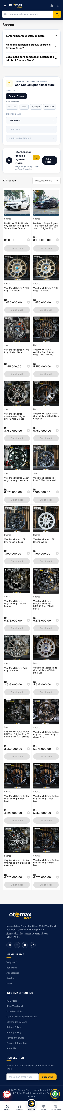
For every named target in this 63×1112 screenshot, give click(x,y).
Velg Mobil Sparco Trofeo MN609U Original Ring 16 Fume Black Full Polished (17, 734)
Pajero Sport (36, 107)
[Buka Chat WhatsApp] (55, 1094)
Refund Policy (13, 1027)
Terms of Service (15, 1037)
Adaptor (36, 933)
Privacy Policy (13, 1032)
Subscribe (47, 1077)
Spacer (45, 933)
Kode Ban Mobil (14, 1011)
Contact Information (16, 1043)
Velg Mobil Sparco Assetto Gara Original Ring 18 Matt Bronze (14, 416)
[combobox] (27, 14)
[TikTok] (33, 945)
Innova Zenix (12, 107)
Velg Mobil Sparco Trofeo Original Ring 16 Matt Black (17, 798)
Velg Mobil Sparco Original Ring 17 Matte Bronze (15, 603)
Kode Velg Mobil (14, 1006)
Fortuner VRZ (49, 107)
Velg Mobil (11, 962)
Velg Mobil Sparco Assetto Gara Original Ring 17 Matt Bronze (43, 352)
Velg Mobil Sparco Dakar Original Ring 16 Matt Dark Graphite (46, 416)
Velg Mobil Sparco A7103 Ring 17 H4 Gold (16, 289)
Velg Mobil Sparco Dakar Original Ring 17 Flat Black (17, 479)
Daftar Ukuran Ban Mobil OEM (21, 1016)
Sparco (7, 218)
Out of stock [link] (17, 310)
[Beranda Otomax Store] (21, 916)
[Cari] (57, 14)
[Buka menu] (5, 5)
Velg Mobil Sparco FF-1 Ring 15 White (44, 540)
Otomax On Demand (16, 1022)
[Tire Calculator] (51, 5)
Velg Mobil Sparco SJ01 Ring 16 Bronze (15, 669)
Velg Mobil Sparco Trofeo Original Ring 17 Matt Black (46, 798)
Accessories (12, 973)
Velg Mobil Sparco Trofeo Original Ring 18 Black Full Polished (17, 863)
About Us (11, 1048)
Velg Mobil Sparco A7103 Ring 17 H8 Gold (45, 289)
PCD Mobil (11, 1000)
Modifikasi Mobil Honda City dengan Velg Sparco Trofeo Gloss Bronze (16, 226)
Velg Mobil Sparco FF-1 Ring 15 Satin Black (15, 540)
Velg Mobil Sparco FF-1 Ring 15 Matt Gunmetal (44, 479)
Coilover (22, 929)
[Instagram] (9, 945)
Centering (11, 936)
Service (10, 978)
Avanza (24, 107)
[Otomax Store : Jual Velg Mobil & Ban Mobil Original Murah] (16, 5)
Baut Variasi (25, 933)
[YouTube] (25, 945)
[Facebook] (17, 945)
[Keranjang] (58, 5)
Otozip (31, 1096)
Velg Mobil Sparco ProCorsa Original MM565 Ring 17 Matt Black (43, 605)
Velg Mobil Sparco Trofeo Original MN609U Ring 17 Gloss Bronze (46, 734)
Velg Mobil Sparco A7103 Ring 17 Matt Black (16, 351)
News (9, 983)
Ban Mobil (11, 967)
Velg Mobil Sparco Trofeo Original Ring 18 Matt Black (46, 862)
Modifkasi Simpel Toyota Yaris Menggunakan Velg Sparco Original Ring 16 (45, 226)
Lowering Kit (33, 929)
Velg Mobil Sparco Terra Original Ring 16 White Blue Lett (45, 670)
